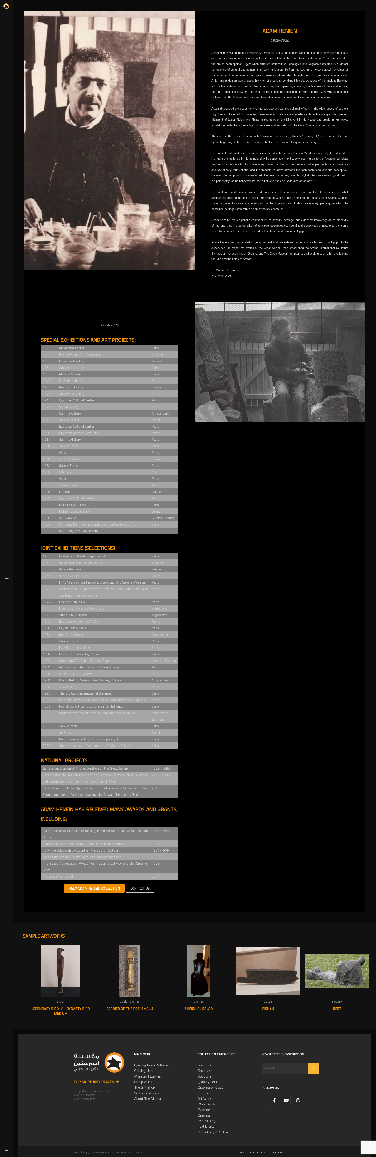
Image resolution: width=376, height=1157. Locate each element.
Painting (204, 1109)
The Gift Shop (144, 1087)
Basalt (268, 1001)
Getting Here (143, 1070)
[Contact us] (6, 1149)
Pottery (337, 1001)
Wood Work (206, 1104)
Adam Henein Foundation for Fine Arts (262, 1152)
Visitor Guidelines (146, 1093)
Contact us (140, 888)
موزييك (203, 1093)
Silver (60, 1001)
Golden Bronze (130, 1001)
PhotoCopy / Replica (213, 1132)
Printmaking (206, 1120)
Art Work (204, 1098)
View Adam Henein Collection (94, 888)
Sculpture (205, 1065)
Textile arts (206, 1126)
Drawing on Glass (210, 1087)
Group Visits (143, 1081)
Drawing (204, 1115)
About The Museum (149, 1098)
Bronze (199, 1001)
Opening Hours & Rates (151, 1065)
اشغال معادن (208, 1081)
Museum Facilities (147, 1076)
